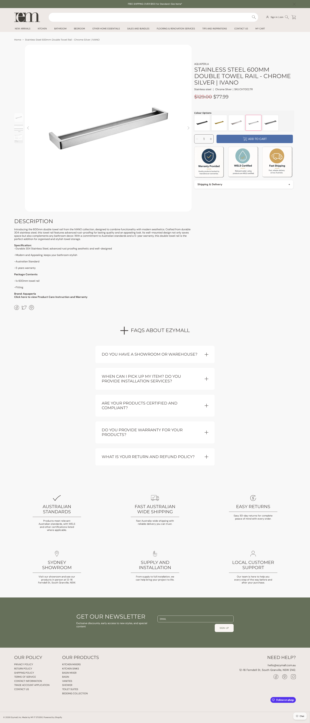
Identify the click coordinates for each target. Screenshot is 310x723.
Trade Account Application (31, 685)
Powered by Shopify (53, 717)
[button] (287, 17)
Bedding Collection (75, 693)
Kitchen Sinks (70, 668)
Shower (67, 685)
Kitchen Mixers (71, 664)
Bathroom (60, 28)
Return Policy (23, 668)
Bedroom (79, 28)
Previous (28, 128)
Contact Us (21, 689)
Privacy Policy (23, 664)
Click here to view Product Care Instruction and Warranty (51, 297)
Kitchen (42, 28)
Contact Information (28, 681)
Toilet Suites (70, 689)
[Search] (254, 17)
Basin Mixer (69, 672)
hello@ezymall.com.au (282, 665)
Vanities (67, 681)
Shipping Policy (24, 672)
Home (17, 39)
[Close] (294, 4)
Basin (65, 676)
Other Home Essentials (106, 28)
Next (188, 128)
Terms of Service (25, 676)
